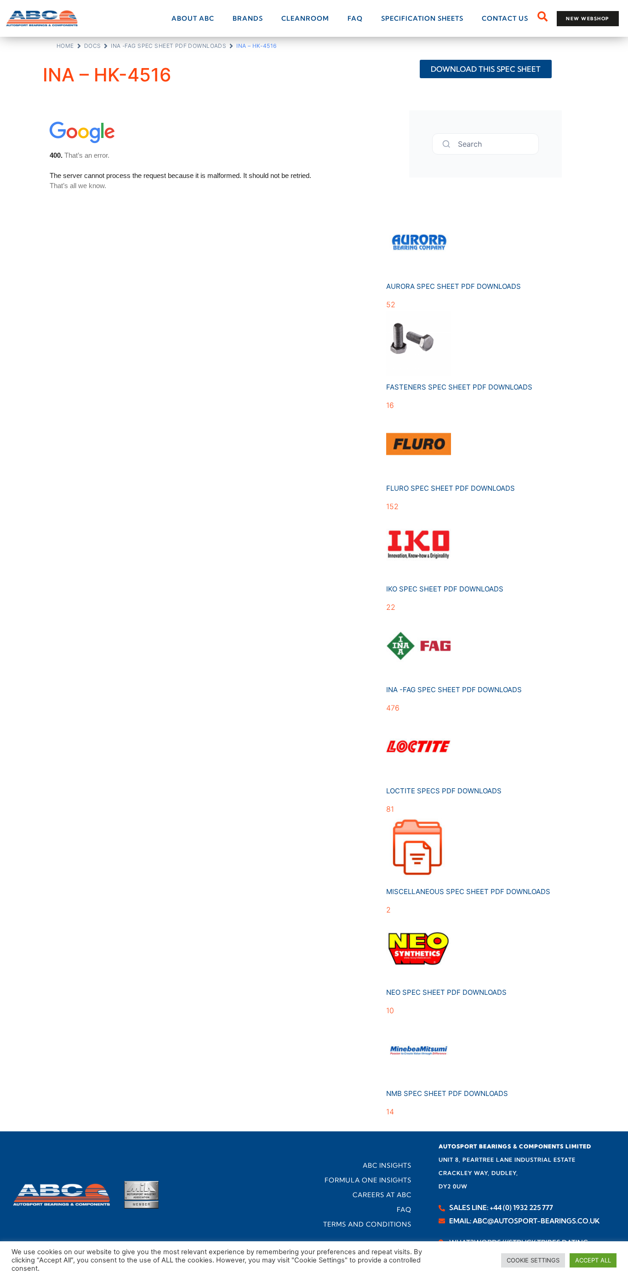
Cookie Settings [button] (533, 1260)
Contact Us (505, 18)
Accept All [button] (593, 1260)
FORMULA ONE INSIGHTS (368, 1180)
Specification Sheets (422, 18)
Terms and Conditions (367, 1224)
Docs (92, 45)
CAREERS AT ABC (382, 1195)
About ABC (192, 18)
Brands (248, 18)
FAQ (355, 18)
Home (65, 45)
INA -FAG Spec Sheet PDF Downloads (168, 45)
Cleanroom (305, 18)
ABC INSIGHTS (387, 1165)
